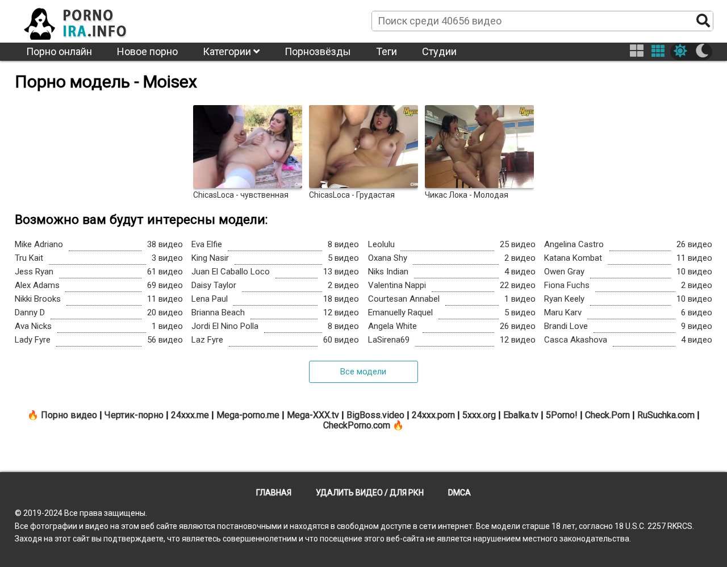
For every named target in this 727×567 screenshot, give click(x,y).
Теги (386, 51)
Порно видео (69, 415)
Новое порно (147, 51)
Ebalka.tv (520, 415)
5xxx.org (479, 415)
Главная (273, 492)
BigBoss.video (375, 415)
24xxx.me (190, 415)
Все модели (363, 371)
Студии (439, 51)
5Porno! (562, 415)
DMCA (459, 492)
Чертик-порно (134, 415)
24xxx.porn (433, 415)
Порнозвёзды (318, 51)
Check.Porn (607, 415)
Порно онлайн (59, 51)
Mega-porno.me (247, 415)
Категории (228, 51)
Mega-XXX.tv (313, 415)
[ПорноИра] (86, 20)
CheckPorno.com (356, 425)
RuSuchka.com (666, 415)
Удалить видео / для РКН (370, 492)
